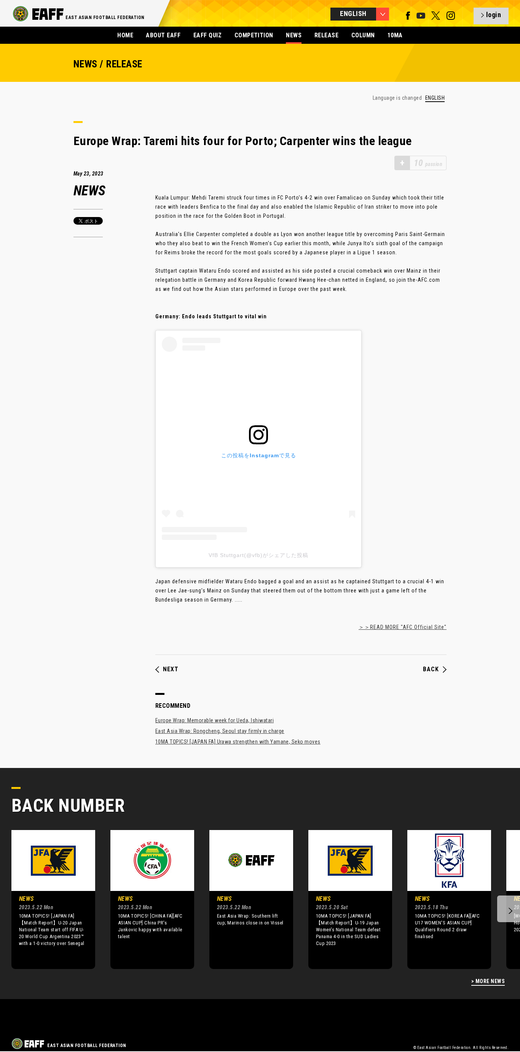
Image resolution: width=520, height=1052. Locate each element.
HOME (125, 35)
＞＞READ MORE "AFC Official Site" (403, 627)
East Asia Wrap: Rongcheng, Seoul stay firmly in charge (219, 731)
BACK (431, 669)
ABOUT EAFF (163, 35)
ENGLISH (435, 98)
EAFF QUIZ (207, 35)
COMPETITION (253, 35)
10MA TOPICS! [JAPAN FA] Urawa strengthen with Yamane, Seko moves (238, 742)
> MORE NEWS (488, 981)
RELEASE (326, 35)
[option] (47, 899)
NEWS (293, 35)
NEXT (171, 669)
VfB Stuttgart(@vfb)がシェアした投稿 (258, 555)
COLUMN (363, 35)
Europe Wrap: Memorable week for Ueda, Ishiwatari (214, 720)
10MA (395, 35)
